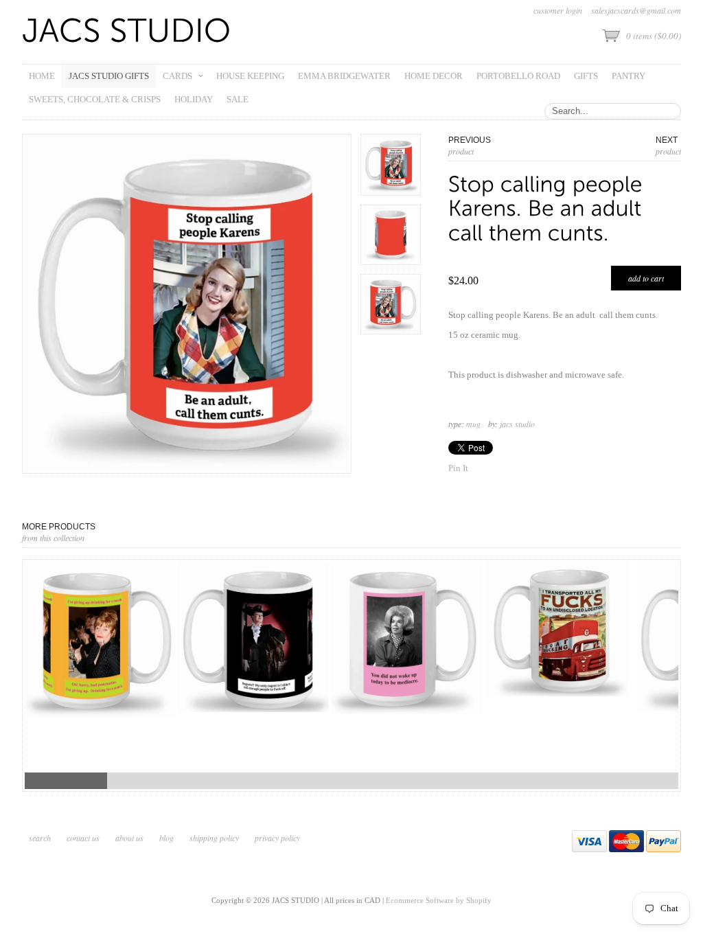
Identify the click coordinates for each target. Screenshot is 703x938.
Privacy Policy (277, 837)
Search (40, 837)
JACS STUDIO (517, 423)
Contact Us (83, 837)
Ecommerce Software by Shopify (439, 900)
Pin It (458, 468)
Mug (473, 423)
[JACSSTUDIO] (126, 32)
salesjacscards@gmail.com (636, 10)
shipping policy (214, 837)
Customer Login (557, 10)
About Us (129, 837)
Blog (166, 837)
